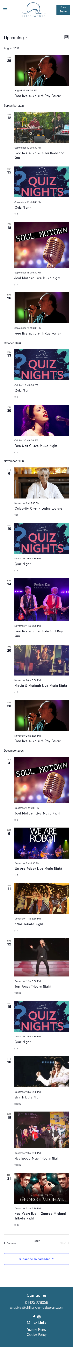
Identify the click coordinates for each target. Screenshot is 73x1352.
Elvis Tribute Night (28, 1097)
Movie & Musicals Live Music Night (40, 686)
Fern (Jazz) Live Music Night (35, 446)
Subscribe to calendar (34, 1259)
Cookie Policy (37, 1334)
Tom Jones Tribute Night (32, 986)
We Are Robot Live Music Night (38, 869)
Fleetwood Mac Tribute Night (37, 1158)
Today (36, 1240)
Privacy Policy (36, 1330)
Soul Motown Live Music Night (37, 278)
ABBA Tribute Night (28, 924)
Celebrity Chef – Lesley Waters (38, 508)
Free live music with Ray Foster (37, 96)
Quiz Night (22, 208)
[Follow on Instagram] (38, 1317)
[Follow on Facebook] (34, 1317)
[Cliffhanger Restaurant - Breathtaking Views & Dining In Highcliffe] (33, 10)
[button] (5, 9)
